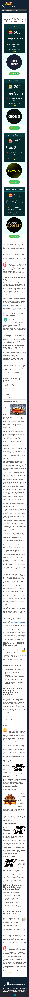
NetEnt (17, 660)
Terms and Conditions (6, 988)
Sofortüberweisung (7, 375)
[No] (27, 992)
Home (4, 16)
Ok (14, 995)
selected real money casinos (10, 351)
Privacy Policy (15, 988)
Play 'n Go (12, 660)
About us (21, 988)
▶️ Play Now (14, 73)
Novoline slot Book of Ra (17, 622)
